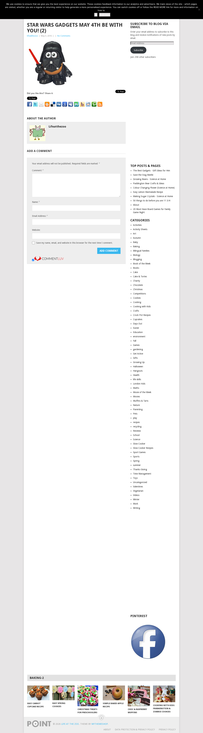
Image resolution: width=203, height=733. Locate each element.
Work (135, 503)
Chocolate (138, 285)
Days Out (137, 323)
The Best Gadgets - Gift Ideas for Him (151, 170)
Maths (136, 388)
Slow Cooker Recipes (143, 448)
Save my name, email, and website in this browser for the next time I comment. (74, 243)
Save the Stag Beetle (143, 175)
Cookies (137, 298)
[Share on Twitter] (35, 104)
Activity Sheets (140, 229)
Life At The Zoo (70, 724)
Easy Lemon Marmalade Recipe (148, 192)
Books (136, 268)
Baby (135, 242)
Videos (136, 495)
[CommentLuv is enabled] (49, 260)
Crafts (136, 310)
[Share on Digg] (58, 104)
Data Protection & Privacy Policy (135, 729)
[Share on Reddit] (88, 104)
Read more (104, 14)
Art (134, 233)
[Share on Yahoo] (82, 104)
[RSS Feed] (99, 104)
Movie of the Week (142, 392)
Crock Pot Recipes (142, 315)
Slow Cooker (139, 443)
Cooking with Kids (142, 306)
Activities (137, 225)
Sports (136, 456)
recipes (136, 422)
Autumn (137, 238)
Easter (136, 328)
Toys (135, 478)
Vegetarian (138, 491)
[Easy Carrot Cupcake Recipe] (38, 693)
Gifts (135, 358)
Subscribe (138, 50)
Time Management (142, 473)
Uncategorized (140, 482)
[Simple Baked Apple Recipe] (114, 693)
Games (136, 345)
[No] (199, 9)
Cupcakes (137, 319)
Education (138, 332)
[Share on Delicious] (53, 104)
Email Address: (40, 215)
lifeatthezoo (32, 36)
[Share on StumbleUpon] (76, 104)
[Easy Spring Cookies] (63, 693)
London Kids (139, 383)
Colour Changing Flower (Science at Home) (154, 187)
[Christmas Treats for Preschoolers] (89, 696)
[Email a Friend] (41, 104)
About (136, 205)
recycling (137, 426)
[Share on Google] (64, 104)
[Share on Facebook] (29, 104)
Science (136, 439)
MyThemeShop (100, 724)
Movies (136, 396)
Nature (136, 405)
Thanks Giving (140, 469)
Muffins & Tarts (140, 401)
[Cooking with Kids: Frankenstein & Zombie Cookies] (164, 694)
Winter (136, 499)
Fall (134, 341)
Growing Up (139, 362)
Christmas (138, 289)
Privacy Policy (167, 729)
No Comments (63, 36)
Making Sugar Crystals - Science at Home (153, 196)
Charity (136, 280)
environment (139, 336)
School (136, 435)
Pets (135, 413)
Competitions (139, 293)
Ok (96, 14)
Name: (36, 201)
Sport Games (139, 452)
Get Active (138, 353)
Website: (36, 230)
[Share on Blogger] (47, 104)
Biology (136, 255)
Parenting (138, 409)
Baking (136, 246)
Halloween (138, 366)
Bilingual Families (141, 250)
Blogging (137, 259)
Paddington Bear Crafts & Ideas (148, 183)
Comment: (37, 170)
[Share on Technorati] (94, 104)
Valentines (138, 486)
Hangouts (138, 371)
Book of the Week (142, 263)
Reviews (137, 431)
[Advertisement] (154, 111)
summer (137, 465)
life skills (137, 379)
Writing (136, 508)
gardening (138, 349)
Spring (136, 461)
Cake (135, 272)
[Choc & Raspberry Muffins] (139, 696)
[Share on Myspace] (70, 104)
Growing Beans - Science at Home (149, 179)
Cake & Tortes (140, 276)
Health (136, 375)
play (135, 418)
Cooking (137, 302)
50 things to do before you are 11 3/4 (151, 200)
